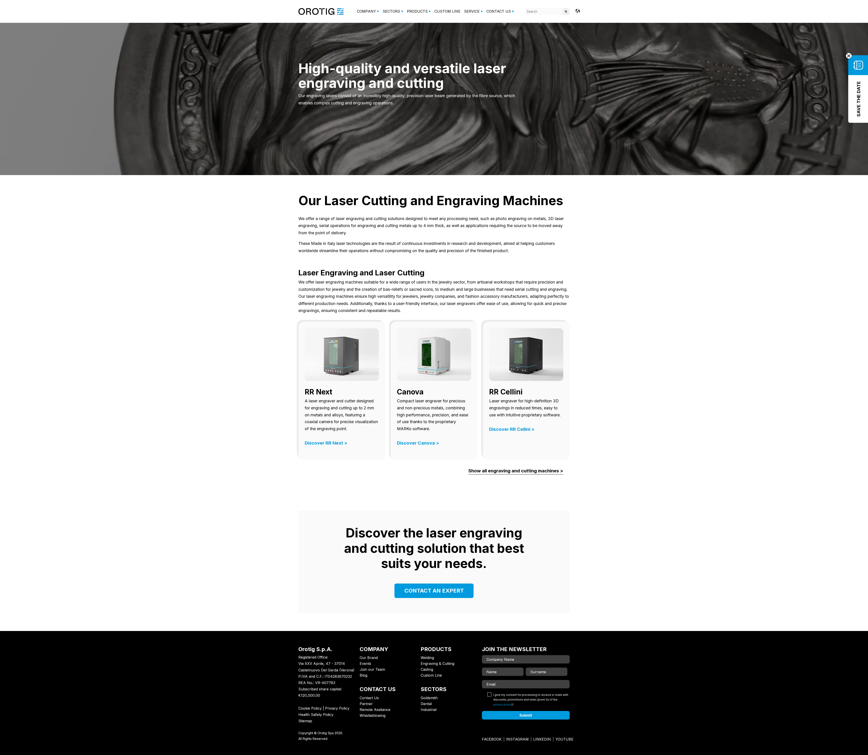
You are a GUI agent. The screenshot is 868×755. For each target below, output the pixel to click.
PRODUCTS (417, 11)
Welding (427, 657)
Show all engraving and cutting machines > (515, 471)
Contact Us (369, 698)
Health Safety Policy (315, 714)
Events (365, 663)
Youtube (564, 739)
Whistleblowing (372, 715)
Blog (363, 675)
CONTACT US (498, 11)
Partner (366, 703)
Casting (427, 669)
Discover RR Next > (326, 443)
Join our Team (372, 669)
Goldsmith (429, 698)
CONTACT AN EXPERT (434, 590)
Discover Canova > (418, 443)
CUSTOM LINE (447, 11)
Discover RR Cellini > (512, 429)
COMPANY (366, 11)
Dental (426, 703)
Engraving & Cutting (437, 663)
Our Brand (369, 657)
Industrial (428, 709)
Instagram (517, 739)
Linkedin (542, 739)
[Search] (566, 11)
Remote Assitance (375, 709)
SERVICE (472, 11)
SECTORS (391, 11)
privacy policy (502, 704)
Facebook (492, 739)
